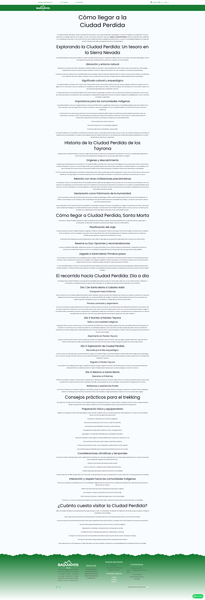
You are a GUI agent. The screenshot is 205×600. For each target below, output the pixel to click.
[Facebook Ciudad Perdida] (57, 587)
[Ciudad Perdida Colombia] (43, 8)
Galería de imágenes (91, 576)
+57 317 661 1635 (137, 575)
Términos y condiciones (114, 568)
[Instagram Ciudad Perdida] (60, 587)
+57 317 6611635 (64, 2)
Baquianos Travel (114, 570)
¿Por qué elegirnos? (91, 571)
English (114, 577)
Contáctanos (91, 578)
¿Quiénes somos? (91, 569)
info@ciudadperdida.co (45, 2)
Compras (155, 2)
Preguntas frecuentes (91, 573)
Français (114, 579)
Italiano (114, 581)
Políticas (114, 565)
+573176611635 (79, 2)
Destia (147, 587)
